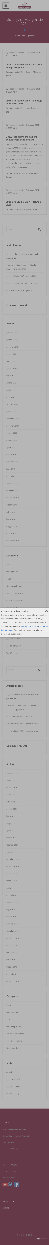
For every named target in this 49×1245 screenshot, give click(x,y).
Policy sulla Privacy (30, 626)
